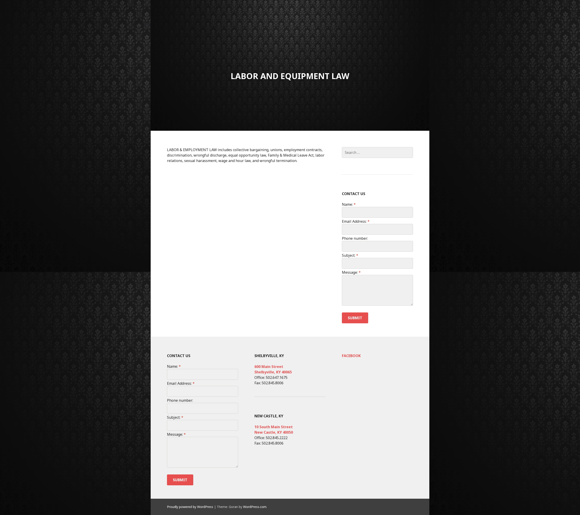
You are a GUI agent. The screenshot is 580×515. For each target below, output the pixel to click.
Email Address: (356, 221)
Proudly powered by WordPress (190, 507)
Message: (351, 272)
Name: (349, 204)
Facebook (351, 355)
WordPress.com (254, 507)
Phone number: (355, 238)
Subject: (350, 255)
